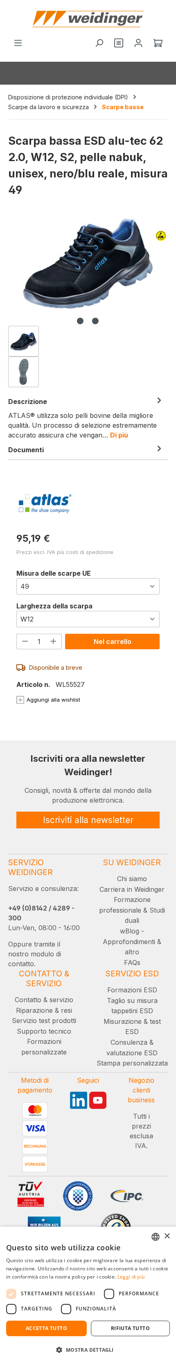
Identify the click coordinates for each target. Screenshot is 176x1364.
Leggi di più (131, 1276)
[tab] (86, 418)
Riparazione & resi (44, 1010)
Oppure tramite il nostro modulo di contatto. (34, 954)
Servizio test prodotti (44, 1020)
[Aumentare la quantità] (53, 641)
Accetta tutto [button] (46, 1328)
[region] (88, 302)
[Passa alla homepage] (88, 19)
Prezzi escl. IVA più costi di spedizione (64, 552)
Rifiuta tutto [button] (130, 1328)
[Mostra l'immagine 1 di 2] (80, 321)
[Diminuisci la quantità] (25, 641)
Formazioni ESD (132, 990)
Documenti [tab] (26, 450)
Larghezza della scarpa (54, 605)
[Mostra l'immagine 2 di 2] (95, 321)
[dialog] (88, 1295)
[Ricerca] (99, 43)
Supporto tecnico (44, 1031)
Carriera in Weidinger (132, 889)
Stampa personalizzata (132, 1063)
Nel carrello (112, 641)
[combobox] (155, 1237)
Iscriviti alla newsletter (88, 820)
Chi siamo (132, 879)
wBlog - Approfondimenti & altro (132, 941)
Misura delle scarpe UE (53, 573)
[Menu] (18, 43)
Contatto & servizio (44, 1000)
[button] (88, 1350)
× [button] (167, 1236)
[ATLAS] (88, 503)
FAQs (132, 962)
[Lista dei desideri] (119, 43)
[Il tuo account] (138, 43)
